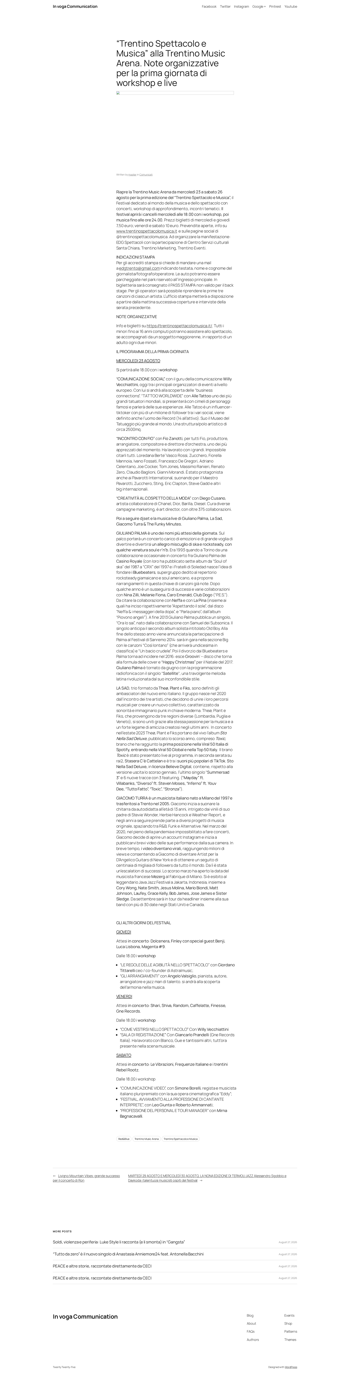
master (132, 174)
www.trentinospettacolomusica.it (146, 231)
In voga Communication (75, 6)
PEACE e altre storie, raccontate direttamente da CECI (102, 1266)
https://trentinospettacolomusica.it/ (179, 325)
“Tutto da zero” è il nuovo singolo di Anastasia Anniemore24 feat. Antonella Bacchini (128, 1254)
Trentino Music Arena (147, 1139)
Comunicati (146, 174)
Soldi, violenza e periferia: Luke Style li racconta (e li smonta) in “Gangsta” (119, 1242)
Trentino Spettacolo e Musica (180, 1139)
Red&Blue (123, 1139)
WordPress (291, 1367)
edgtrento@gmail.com (139, 268)
